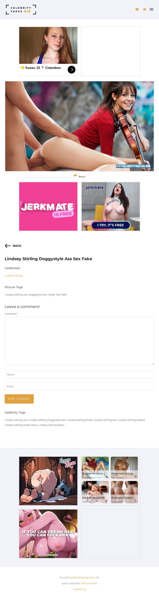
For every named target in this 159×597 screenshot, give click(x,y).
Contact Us (79, 589)
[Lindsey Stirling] (79, 126)
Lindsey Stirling (14, 275)
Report (82, 176)
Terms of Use (88, 583)
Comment (11, 313)
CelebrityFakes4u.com (82, 577)
